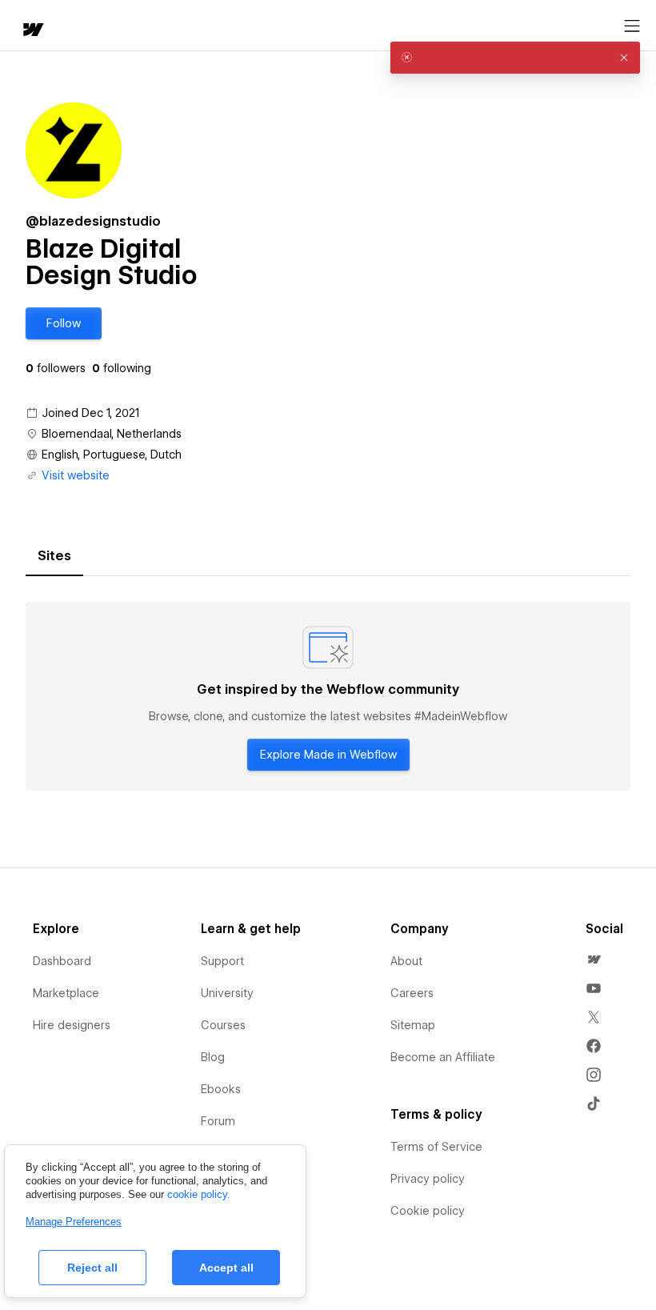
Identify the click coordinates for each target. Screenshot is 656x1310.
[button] (64, 323)
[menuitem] (594, 959)
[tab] (54, 556)
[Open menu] (632, 26)
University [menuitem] (227, 993)
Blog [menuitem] (213, 1057)
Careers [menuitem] (412, 993)
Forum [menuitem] (218, 1121)
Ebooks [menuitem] (221, 1089)
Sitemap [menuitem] (412, 1025)
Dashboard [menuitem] (62, 961)
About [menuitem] (406, 961)
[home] (32, 31)
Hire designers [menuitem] (71, 1025)
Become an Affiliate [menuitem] (442, 1057)
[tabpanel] (328, 696)
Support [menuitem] (222, 961)
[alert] (515, 58)
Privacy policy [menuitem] (427, 1178)
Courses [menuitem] (223, 1025)
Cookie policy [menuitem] (427, 1210)
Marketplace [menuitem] (66, 993)
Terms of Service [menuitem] (436, 1146)
